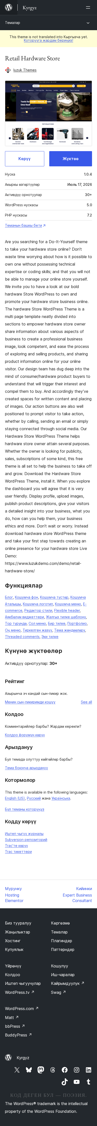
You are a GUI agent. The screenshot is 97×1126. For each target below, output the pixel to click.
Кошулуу (59, 965)
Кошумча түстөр (54, 597)
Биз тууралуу (18, 923)
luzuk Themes (25, 70)
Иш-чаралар (63, 974)
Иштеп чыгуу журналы (24, 833)
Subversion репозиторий (26, 839)
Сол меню (37, 623)
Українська (60, 798)
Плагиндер (61, 940)
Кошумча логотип (38, 604)
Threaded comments (22, 636)
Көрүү (24, 158)
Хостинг (13, 940)
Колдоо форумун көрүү (25, 735)
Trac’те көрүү (16, 845)
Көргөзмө (60, 923)
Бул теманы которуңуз (24, 809)
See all (86, 702)
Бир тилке (56, 623)
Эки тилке (50, 636)
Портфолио (77, 623)
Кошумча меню (68, 604)
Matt (12, 1017)
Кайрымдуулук (68, 983)
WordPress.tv (20, 992)
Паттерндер (62, 949)
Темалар (12, 22)
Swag (58, 992)
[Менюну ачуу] (89, 7)
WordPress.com (22, 1008)
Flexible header (67, 610)
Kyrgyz (23, 1057)
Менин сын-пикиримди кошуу (30, 702)
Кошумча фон (26, 597)
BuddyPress (18, 1034)
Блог (9, 597)
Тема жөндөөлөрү (69, 630)
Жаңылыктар (17, 931)
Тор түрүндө (16, 623)
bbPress (15, 1026)
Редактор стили (38, 610)
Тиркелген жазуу (37, 630)
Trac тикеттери (18, 851)
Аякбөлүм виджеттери (24, 617)
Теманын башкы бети (23, 225)
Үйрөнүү (13, 965)
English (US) (15, 798)
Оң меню (13, 630)
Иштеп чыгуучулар (23, 983)
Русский (34, 798)
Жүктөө (71, 158)
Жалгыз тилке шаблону (66, 617)
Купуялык (14, 949)
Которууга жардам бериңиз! (48, 40)
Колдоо (12, 974)
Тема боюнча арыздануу (26, 768)
